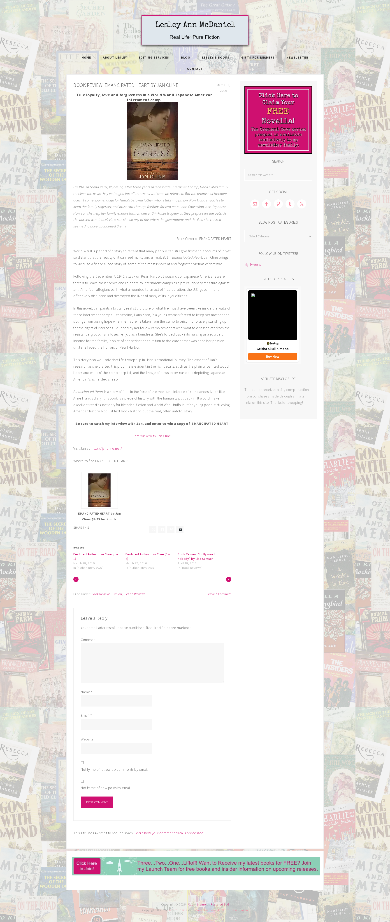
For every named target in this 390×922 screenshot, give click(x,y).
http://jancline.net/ (106, 448)
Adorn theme (197, 904)
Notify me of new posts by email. (106, 787)
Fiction (117, 594)
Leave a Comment (219, 594)
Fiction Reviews (134, 594)
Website (87, 739)
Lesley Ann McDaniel (195, 30)
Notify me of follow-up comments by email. (115, 769)
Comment (90, 639)
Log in (243, 910)
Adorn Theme (178, 910)
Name (87, 692)
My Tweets (252, 264)
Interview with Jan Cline (152, 436)
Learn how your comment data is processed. (169, 833)
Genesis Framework (206, 910)
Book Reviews (101, 594)
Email (86, 715)
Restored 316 (220, 904)
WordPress (229, 910)
